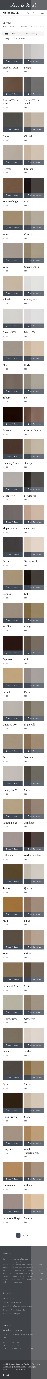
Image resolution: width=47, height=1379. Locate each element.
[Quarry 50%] (13, 318)
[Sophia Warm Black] (34, 86)
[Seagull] (34, 54)
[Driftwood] (13, 841)
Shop (12, 27)
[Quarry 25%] (34, 286)
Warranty (6, 1369)
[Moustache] (34, 482)
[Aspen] (13, 1038)
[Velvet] (13, 253)
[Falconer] (13, 416)
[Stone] (34, 1103)
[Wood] (13, 220)
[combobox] (31, 33)
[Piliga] (34, 907)
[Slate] (34, 776)
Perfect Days (8, 1298)
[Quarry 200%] (13, 711)
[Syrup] (13, 1070)
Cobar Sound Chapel (11, 1314)
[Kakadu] (34, 1171)
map (4, 1337)
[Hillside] (13, 286)
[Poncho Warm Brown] (13, 86)
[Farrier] (13, 547)
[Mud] (13, 907)
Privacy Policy (20, 1367)
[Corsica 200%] (34, 253)
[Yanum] (34, 1204)
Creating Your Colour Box (14, 1310)
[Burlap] (34, 449)
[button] (42, 13)
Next (28, 1235)
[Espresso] (13, 645)
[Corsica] (13, 580)
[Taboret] (13, 384)
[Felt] (34, 384)
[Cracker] (34, 220)
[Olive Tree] (34, 1005)
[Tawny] (13, 874)
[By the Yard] (34, 547)
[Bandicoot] (34, 809)
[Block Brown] (13, 1103)
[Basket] (34, 1038)
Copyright (32, 1367)
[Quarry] (34, 874)
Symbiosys (22, 1369)
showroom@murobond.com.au (21, 1348)
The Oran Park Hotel (12, 1302)
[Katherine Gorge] (13, 1204)
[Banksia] (34, 743)
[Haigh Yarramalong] (34, 1136)
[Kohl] (34, 580)
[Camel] (13, 678)
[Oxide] (34, 939)
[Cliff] (34, 645)
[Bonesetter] (13, 482)
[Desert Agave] (13, 1005)
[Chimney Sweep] (13, 449)
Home (4, 27)
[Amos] (13, 122)
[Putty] (13, 743)
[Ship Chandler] (13, 514)
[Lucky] (34, 188)
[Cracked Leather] (34, 416)
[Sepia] (34, 972)
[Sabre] (34, 1070)
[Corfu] (34, 351)
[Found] (34, 678)
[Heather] (34, 155)
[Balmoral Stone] (13, 972)
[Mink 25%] (34, 318)
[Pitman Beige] (13, 809)
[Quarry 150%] (13, 776)
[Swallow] (13, 613)
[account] (33, 13)
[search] (28, 13)
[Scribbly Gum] (13, 54)
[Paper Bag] (34, 514)
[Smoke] (13, 939)
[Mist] (13, 351)
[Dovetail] (13, 155)
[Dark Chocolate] (34, 841)
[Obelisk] (34, 122)
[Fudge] (34, 613)
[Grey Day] (13, 1136)
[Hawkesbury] (13, 1171)
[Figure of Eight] (13, 188)
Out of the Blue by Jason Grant (17, 1306)
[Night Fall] (34, 711)
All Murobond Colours (26, 27)
